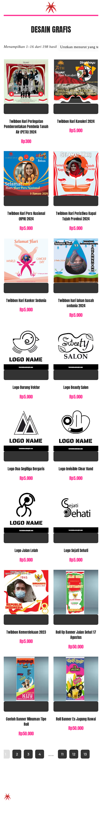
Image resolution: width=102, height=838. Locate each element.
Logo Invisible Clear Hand (76, 469)
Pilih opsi (26, 109)
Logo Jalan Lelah (26, 550)
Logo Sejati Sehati (76, 550)
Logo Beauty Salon (75, 387)
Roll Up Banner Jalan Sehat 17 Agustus (76, 634)
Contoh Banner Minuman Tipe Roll (26, 721)
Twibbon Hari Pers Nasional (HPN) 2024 (26, 216)
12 (73, 754)
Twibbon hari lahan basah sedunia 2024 (76, 303)
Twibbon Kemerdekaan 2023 (26, 632)
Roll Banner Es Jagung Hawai (76, 719)
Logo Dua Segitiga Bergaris (26, 469)
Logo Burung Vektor (26, 387)
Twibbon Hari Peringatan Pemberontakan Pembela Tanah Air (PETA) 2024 (26, 127)
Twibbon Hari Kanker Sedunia (26, 300)
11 (62, 754)
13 (85, 754)
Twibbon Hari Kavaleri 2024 (76, 121)
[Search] (95, 7)
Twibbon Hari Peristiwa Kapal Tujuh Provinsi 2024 (76, 216)
